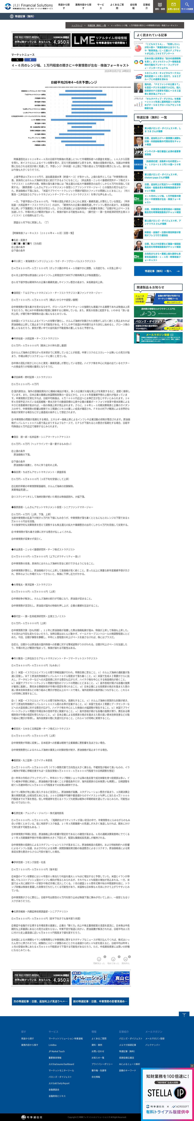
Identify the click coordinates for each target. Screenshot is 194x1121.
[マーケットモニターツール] (158, 303)
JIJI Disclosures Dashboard (61, 1064)
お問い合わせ (98, 1051)
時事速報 (78, 1038)
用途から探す (64, 6)
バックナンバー (152, 1045)
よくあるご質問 (117, 6)
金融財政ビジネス (57, 1096)
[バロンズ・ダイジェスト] (158, 329)
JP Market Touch (56, 1051)
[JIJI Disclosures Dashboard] (158, 316)
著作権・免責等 (99, 1070)
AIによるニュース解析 (129, 1064)
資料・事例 (97, 1045)
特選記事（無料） (127, 1051)
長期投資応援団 (126, 1058)
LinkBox (52, 1045)
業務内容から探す (83, 6)
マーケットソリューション (61, 1038)
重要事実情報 (55, 1058)
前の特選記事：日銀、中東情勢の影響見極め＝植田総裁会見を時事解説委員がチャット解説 (101, 1001)
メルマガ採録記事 (127, 1045)
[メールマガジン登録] (158, 342)
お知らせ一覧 (98, 1058)
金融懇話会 (54, 1090)
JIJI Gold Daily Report (59, 1083)
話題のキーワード (127, 1070)
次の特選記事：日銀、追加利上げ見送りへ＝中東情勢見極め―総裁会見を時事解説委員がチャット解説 (41, 1001)
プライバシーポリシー (102, 1064)
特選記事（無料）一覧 (97, 25)
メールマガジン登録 (154, 1038)
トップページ (77, 25)
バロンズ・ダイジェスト (60, 1077)
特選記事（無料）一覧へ (158, 271)
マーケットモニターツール (61, 1070)
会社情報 (133, 6)
